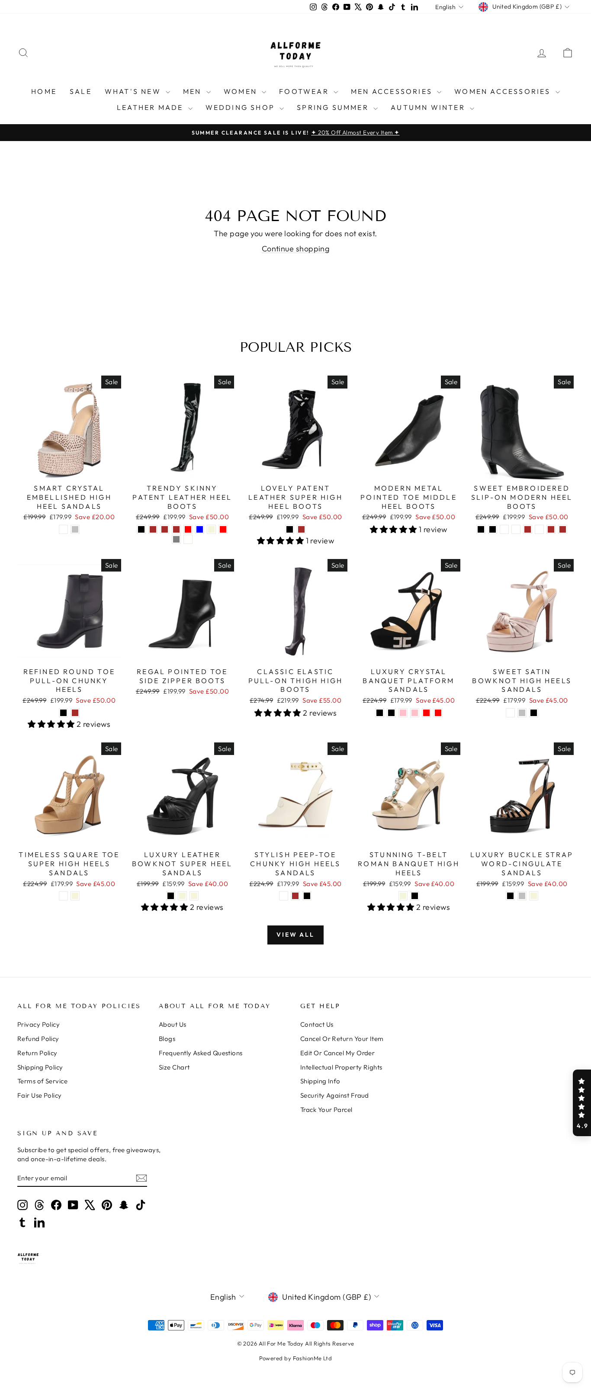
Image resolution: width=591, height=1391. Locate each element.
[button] (582, 1103)
